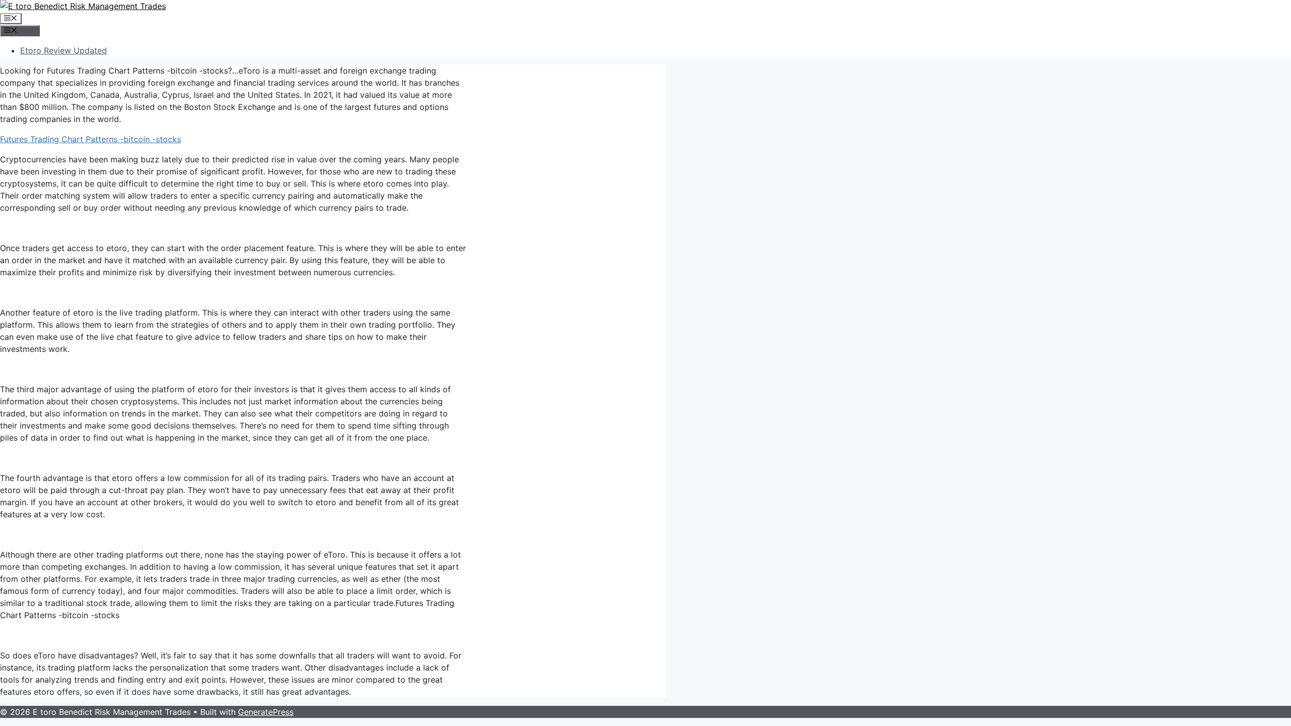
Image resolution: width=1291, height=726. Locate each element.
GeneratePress (266, 712)
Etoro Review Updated (63, 50)
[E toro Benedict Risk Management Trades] (83, 6)
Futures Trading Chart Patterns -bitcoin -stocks (90, 139)
